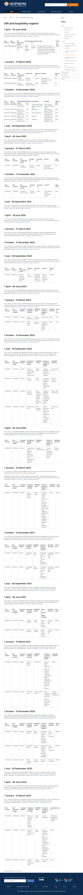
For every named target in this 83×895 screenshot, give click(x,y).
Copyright (74, 886)
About (11, 11)
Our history (66, 32)
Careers (71, 11)
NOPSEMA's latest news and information (17, 877)
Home (5, 17)
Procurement (67, 48)
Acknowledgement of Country (23, 886)
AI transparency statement (70, 69)
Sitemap (55, 886)
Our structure (67, 30)
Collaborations (67, 38)
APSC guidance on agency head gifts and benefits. (30, 132)
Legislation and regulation (69, 34)
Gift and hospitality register (69, 54)
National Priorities (68, 36)
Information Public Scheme (70, 60)
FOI (36, 886)
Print (62, 18)
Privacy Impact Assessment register (70, 51)
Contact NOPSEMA (73, 4)
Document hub (41, 11)
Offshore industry (26, 11)
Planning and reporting (69, 63)
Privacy (64, 886)
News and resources (56, 11)
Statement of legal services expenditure (70, 46)
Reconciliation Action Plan (69, 67)
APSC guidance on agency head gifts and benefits (26, 36)
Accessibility (45, 886)
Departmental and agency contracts (70, 58)
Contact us (8, 886)
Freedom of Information (70, 43)
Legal (64, 41)
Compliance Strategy (68, 28)
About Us (11, 17)
